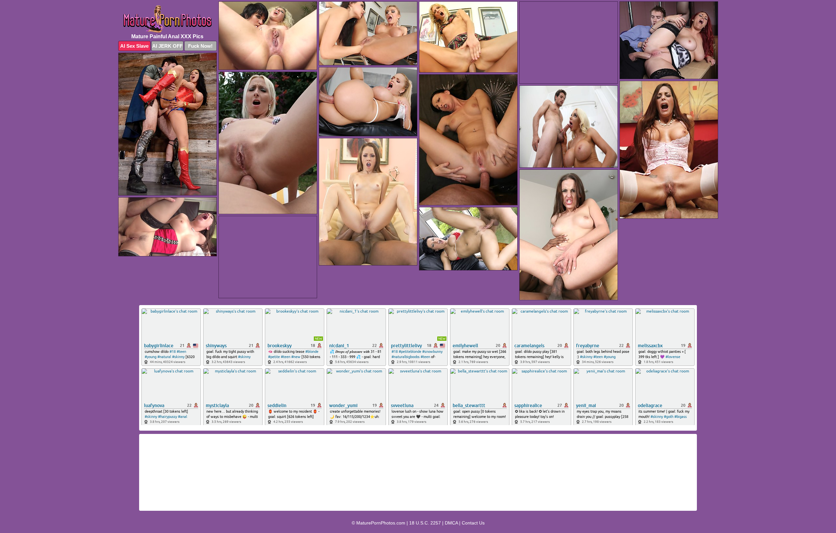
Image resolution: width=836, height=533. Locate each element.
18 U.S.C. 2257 (425, 522)
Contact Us (473, 522)
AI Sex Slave (134, 46)
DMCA (451, 522)
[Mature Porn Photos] (167, 19)
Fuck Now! (200, 46)
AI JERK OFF (167, 46)
